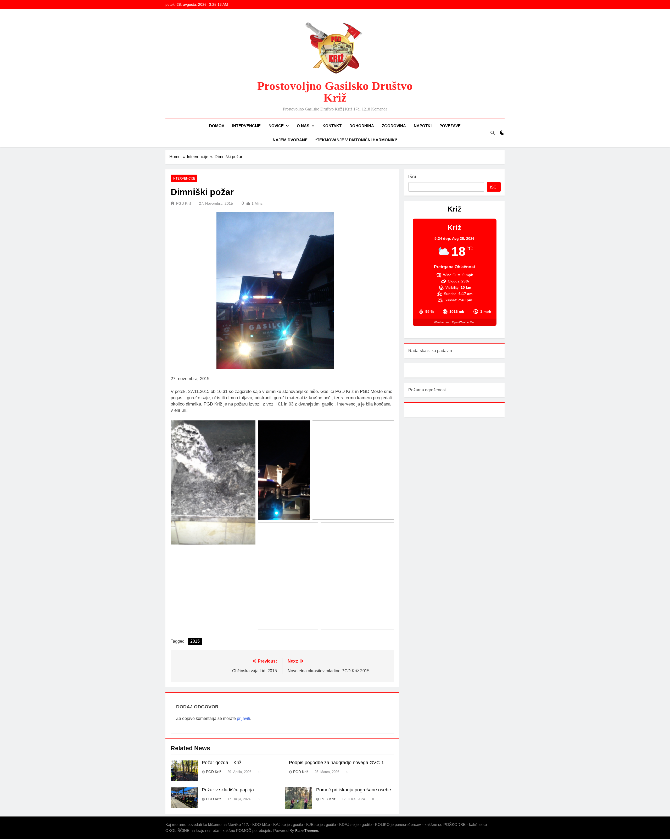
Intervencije (246, 126)
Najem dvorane (290, 140)
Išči (412, 176)
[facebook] (168, 65)
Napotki (423, 126)
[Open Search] (492, 133)
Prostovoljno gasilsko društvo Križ (335, 91)
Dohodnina (361, 126)
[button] (213, 482)
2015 (195, 641)
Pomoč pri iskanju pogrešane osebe (353, 789)
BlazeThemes (306, 831)
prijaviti (243, 718)
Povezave (450, 126)
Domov (216, 126)
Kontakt (332, 126)
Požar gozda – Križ (222, 762)
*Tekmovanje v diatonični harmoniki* (356, 140)
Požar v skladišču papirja (228, 789)
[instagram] (175, 65)
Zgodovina (394, 126)
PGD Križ (183, 203)
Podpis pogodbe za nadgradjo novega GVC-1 (336, 762)
